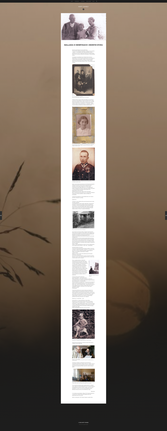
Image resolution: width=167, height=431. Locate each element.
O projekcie (77, 1)
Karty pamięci (83, 6)
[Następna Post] (166, 215)
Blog (93, 1)
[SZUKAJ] (96, 1)
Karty (72, 1)
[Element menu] (83, 9)
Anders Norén (85, 424)
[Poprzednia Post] (1, 215)
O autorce (82, 1)
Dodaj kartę (88, 1)
